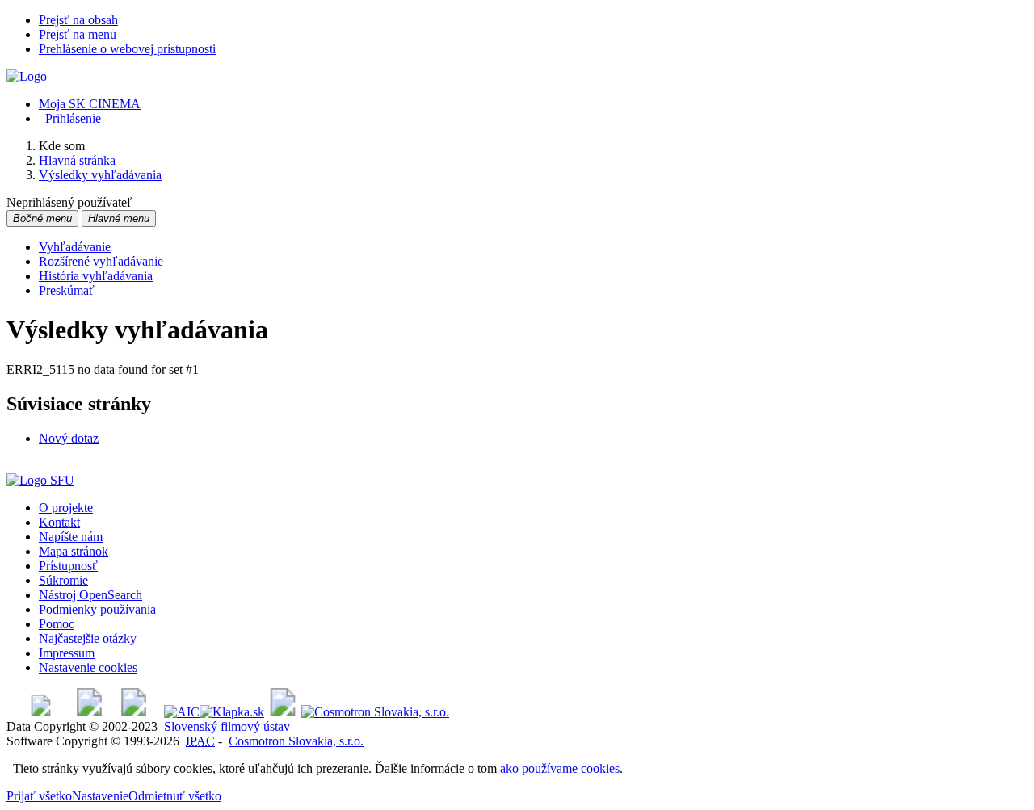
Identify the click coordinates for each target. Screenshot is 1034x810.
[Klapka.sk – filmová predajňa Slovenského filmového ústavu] (232, 712)
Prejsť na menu (77, 34)
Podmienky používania (97, 609)
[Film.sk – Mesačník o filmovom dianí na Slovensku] (40, 712)
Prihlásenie (70, 118)
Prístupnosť (68, 566)
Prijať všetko (39, 796)
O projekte (66, 507)
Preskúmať (67, 290)
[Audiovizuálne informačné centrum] (182, 712)
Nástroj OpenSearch (90, 595)
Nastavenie (100, 796)
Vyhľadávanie (75, 247)
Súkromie (63, 580)
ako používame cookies (560, 768)
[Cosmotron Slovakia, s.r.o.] (375, 712)
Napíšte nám (71, 536)
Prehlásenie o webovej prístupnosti (127, 49)
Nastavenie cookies (88, 667)
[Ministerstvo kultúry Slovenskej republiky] (282, 712)
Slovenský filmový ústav (227, 726)
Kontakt (59, 522)
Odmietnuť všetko (174, 796)
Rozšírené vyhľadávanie (101, 261)
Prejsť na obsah (78, 20)
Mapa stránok (73, 551)
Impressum (67, 653)
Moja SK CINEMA (90, 104)
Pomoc (56, 624)
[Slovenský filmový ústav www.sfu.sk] (40, 480)
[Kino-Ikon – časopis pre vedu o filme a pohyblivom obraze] (89, 712)
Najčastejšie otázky (88, 638)
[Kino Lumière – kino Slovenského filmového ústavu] (133, 712)
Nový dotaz (69, 438)
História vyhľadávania (96, 276)
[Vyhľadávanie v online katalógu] (26, 76)
